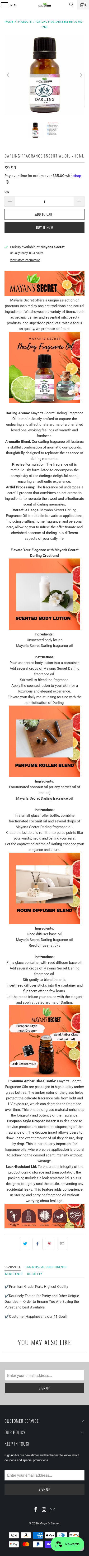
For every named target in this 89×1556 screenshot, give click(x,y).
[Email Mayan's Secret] (52, 1510)
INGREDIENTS (13, 1274)
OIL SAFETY (34, 1274)
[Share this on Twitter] (25, 1244)
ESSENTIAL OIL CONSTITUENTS (46, 1267)
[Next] (81, 75)
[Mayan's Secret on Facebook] (36, 1510)
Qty (7, 192)
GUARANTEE (13, 1267)
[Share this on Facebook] (38, 1244)
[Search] (71, 5)
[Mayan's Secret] (44, 5)
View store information (25, 260)
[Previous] (8, 75)
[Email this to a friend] (62, 1244)
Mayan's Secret (49, 1523)
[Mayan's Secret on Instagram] (44, 1510)
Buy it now (44, 227)
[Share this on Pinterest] (50, 1244)
